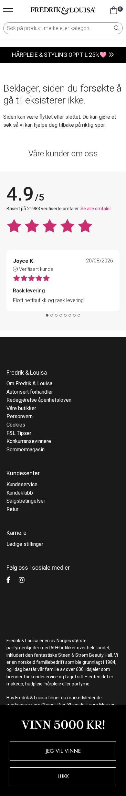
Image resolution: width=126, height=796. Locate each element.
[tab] (47, 315)
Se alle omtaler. (96, 208)
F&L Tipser (18, 433)
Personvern (19, 416)
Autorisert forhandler (29, 392)
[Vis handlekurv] (113, 10)
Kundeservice (21, 484)
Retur (12, 509)
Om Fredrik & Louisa (29, 383)
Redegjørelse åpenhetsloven (38, 400)
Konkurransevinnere (28, 441)
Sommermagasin (25, 450)
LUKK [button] (63, 776)
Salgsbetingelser (25, 501)
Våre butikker (21, 408)
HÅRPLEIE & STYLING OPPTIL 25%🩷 (59, 54)
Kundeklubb (19, 493)
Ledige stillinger (24, 544)
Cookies (15, 425)
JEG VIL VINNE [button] (63, 751)
